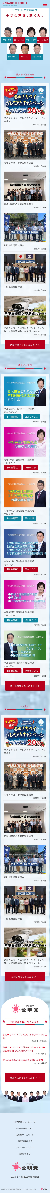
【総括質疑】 (12, 569)
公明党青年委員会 (25, 1141)
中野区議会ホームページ (25, 1122)
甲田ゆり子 (30, 467)
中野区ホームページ (25, 1128)
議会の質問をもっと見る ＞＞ (25, 685)
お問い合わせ (25, 1154)
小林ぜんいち (31, 670)
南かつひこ (30, 569)
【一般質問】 (12, 416)
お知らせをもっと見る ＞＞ (25, 976)
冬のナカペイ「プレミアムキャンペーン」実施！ (25, 1036)
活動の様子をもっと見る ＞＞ (25, 344)
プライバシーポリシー (25, 1147)
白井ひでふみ (31, 416)
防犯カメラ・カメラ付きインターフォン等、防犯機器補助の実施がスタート (25, 1049)
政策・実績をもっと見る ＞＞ (25, 1077)
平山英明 (29, 518)
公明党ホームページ (25, 1135)
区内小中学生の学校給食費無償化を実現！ (24, 1060)
